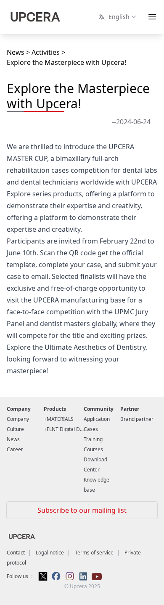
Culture (15, 429)
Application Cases (97, 424)
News (15, 52)
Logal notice (50, 552)
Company (18, 419)
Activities (46, 52)
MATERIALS (60, 419)
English (117, 17)
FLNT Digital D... (65, 429)
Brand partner (136, 419)
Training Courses (93, 444)
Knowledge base (96, 484)
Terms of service (94, 552)
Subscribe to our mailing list (82, 510)
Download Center (95, 464)
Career (15, 449)
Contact (16, 552)
